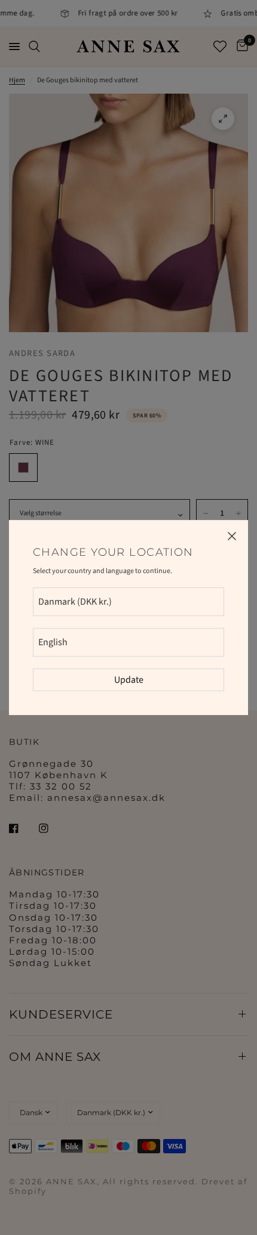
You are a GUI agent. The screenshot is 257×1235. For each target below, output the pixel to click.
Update (128, 679)
